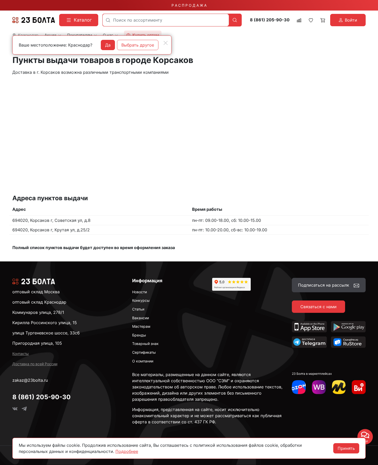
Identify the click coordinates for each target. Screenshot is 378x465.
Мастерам (141, 326)
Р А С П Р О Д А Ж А (189, 5)
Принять (346, 448)
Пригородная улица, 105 (37, 343)
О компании (142, 361)
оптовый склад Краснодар (39, 302)
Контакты (20, 353)
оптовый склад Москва (36, 291)
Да (108, 45)
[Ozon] (299, 387)
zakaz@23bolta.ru (30, 380)
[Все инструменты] (359, 387)
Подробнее (126, 451)
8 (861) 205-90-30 (270, 19)
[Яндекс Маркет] (339, 387)
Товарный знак (145, 343)
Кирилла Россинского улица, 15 (44, 322)
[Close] (166, 43)
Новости (139, 292)
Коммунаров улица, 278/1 (38, 312)
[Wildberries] (319, 387)
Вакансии (140, 318)
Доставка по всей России (34, 364)
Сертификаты (144, 352)
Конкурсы (141, 300)
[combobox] (166, 20)
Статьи (138, 309)
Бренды (139, 335)
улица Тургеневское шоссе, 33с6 (46, 332)
